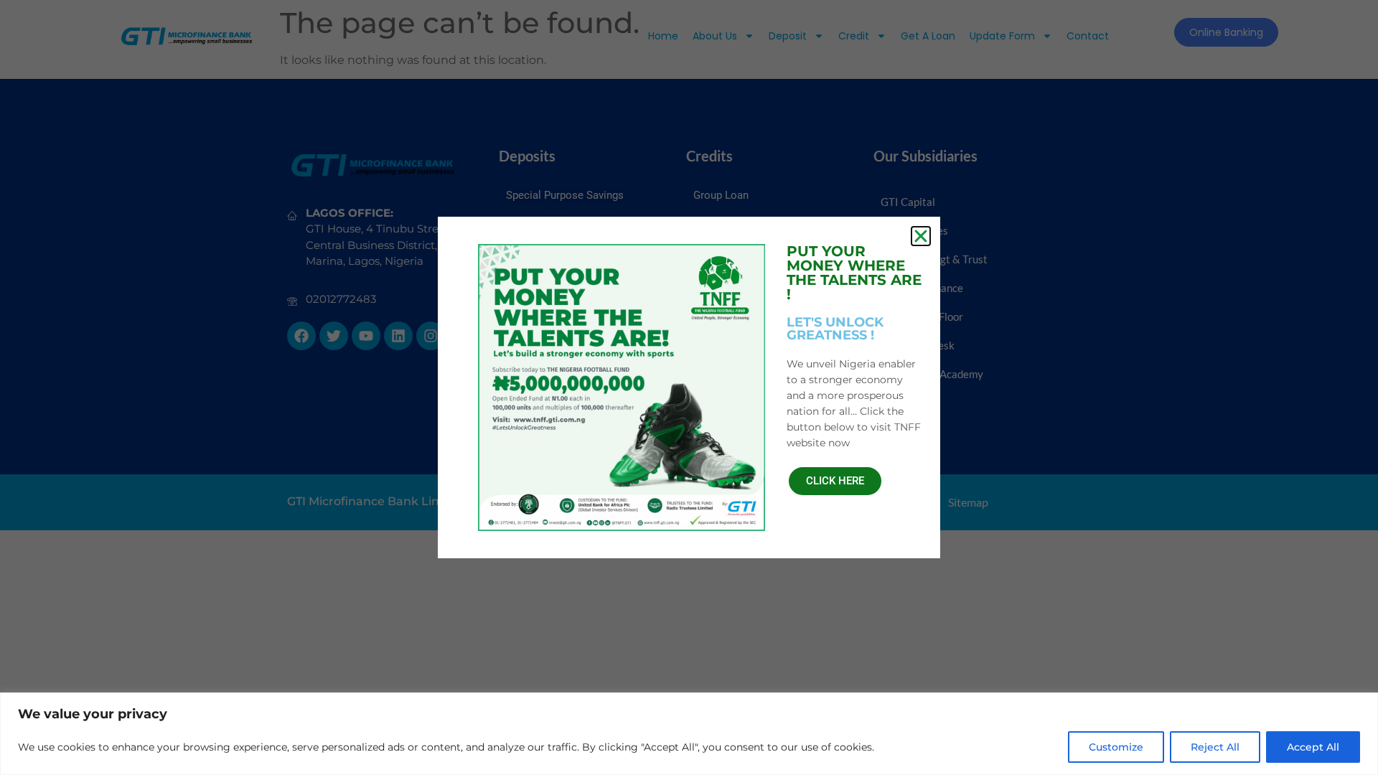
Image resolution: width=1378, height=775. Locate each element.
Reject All (1215, 747)
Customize (1116, 747)
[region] (689, 733)
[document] (689, 387)
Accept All (1313, 747)
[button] (920, 236)
